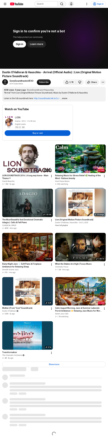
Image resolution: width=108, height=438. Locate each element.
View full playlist (61, 225)
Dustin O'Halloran (62, 223)
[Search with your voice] (71, 4)
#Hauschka (48, 90)
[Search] (61, 4)
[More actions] (103, 82)
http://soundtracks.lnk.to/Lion (47, 98)
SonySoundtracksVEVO (21, 81)
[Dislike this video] (80, 82)
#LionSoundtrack (35, 90)
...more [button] (63, 98)
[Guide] (5, 4)
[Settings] (86, 4)
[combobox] (47, 4)
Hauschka (73, 223)
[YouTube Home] (16, 4)
